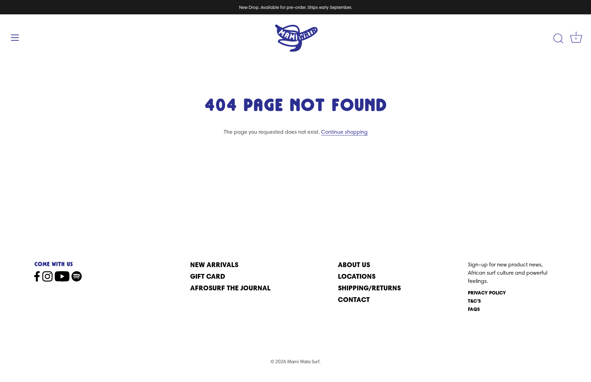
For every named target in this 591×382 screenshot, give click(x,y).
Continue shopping (344, 132)
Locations (357, 276)
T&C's (474, 301)
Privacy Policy (487, 293)
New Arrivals (214, 264)
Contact (354, 299)
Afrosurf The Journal (230, 288)
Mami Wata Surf (303, 361)
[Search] (558, 38)
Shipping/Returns (369, 288)
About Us (354, 264)
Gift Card (207, 276)
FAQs (474, 309)
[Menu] (15, 37)
